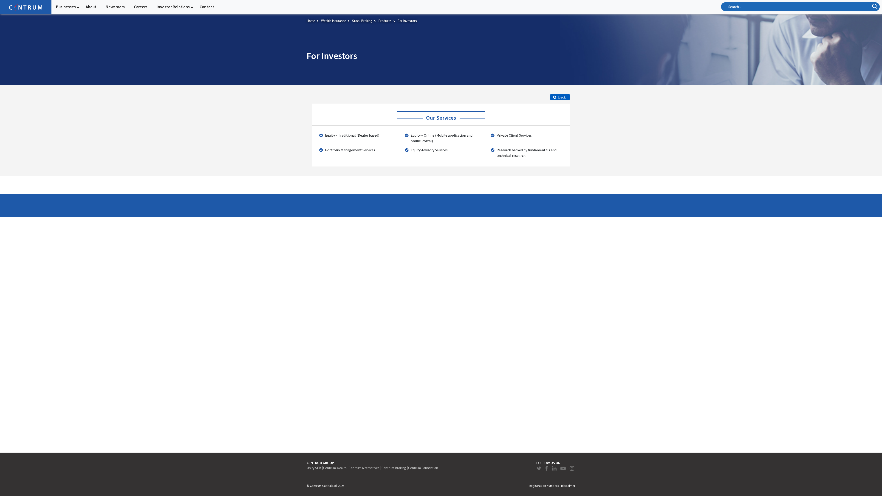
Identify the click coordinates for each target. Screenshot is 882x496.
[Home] (25, 7)
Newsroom (115, 6)
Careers (140, 6)
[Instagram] (572, 468)
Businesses (66, 6)
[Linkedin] (555, 468)
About (91, 6)
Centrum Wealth (335, 468)
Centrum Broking (394, 468)
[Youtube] (563, 468)
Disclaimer (568, 486)
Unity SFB (314, 468)
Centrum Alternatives (364, 468)
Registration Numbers (544, 486)
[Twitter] (539, 468)
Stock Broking (362, 21)
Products (385, 21)
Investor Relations (173, 6)
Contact (207, 6)
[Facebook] (547, 468)
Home (311, 21)
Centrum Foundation (423, 468)
